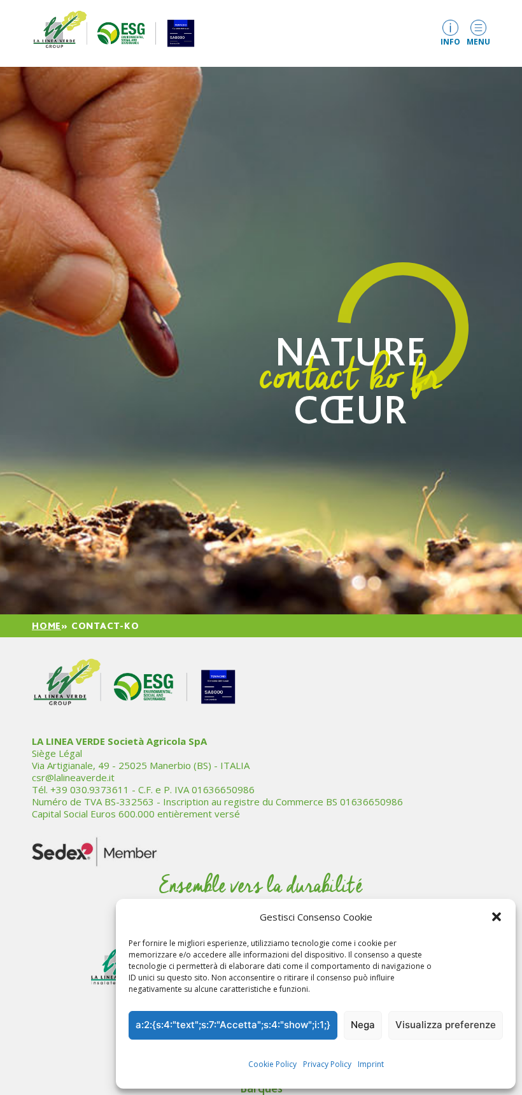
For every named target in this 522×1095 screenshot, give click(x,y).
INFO (450, 41)
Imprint (371, 1064)
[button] (496, 916)
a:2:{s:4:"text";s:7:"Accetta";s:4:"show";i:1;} (233, 1025)
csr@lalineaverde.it (73, 777)
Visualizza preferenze (445, 1025)
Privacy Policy (327, 1064)
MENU (478, 41)
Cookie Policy (272, 1064)
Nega (363, 1025)
